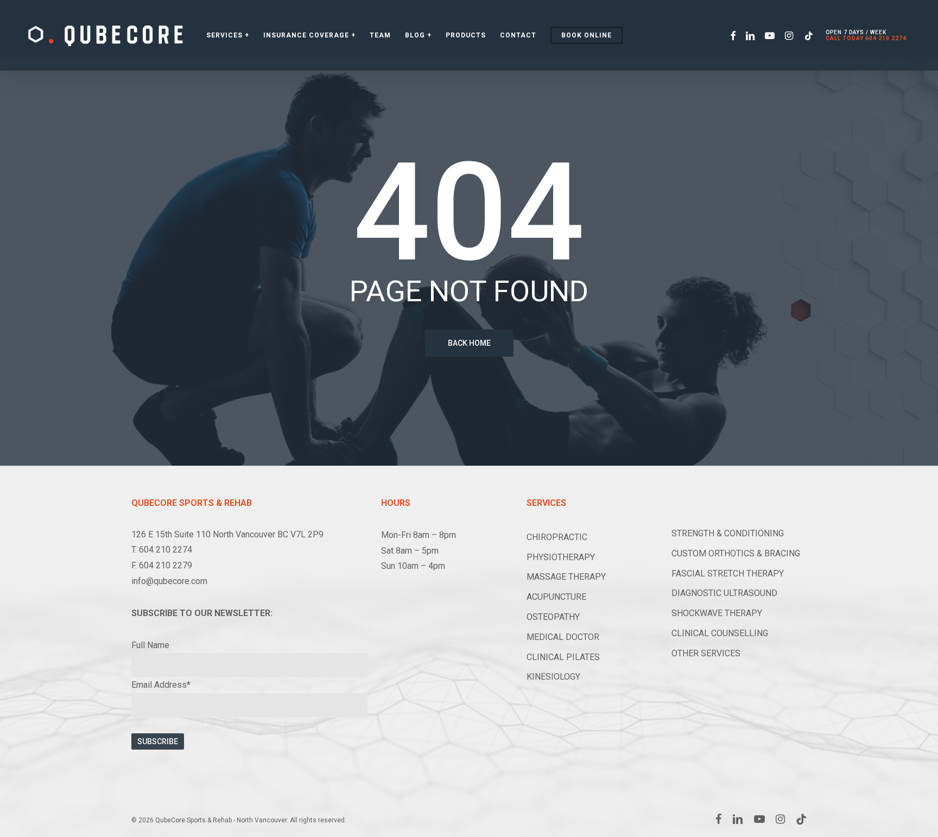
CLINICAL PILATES (563, 657)
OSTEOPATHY (553, 617)
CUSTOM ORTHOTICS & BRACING (735, 553)
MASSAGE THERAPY (566, 577)
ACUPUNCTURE (556, 597)
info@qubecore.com (169, 581)
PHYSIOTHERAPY (561, 557)
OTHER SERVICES (705, 653)
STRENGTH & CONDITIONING (727, 533)
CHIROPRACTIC (557, 537)
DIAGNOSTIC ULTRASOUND (724, 593)
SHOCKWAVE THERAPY (716, 613)
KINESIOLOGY (553, 676)
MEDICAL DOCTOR (563, 637)
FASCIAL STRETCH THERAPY (727, 573)
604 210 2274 (886, 38)
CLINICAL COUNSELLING (719, 633)
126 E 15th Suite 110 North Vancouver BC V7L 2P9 (227, 534)
